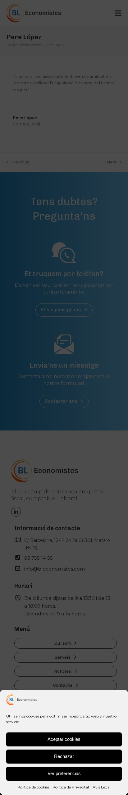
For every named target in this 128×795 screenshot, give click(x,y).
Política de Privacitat (71, 787)
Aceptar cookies (64, 739)
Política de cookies (33, 787)
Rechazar (64, 756)
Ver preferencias (64, 773)
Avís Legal (102, 787)
